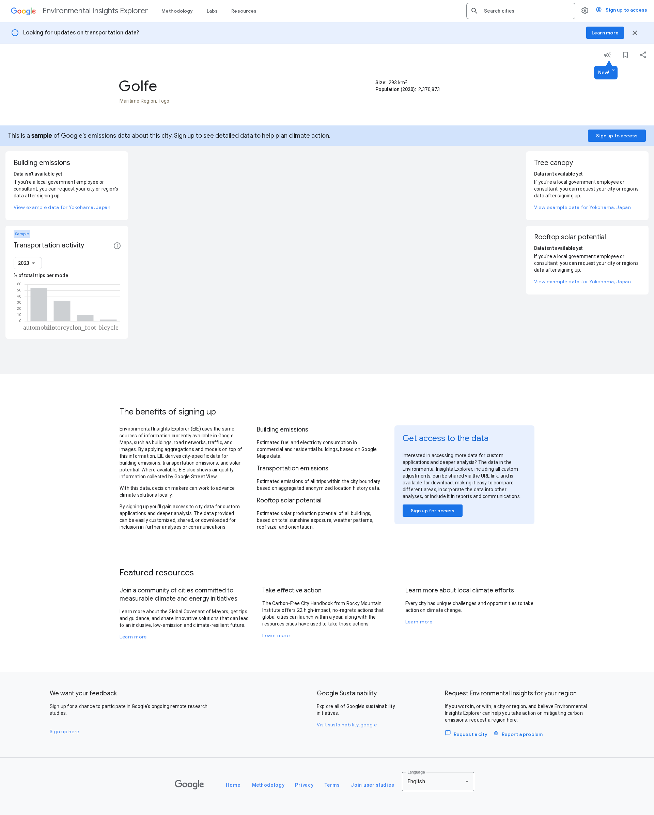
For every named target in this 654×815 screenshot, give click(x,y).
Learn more (133, 637)
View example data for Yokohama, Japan (62, 207)
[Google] (189, 784)
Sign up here (64, 731)
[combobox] (527, 10)
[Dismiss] (613, 70)
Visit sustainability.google (347, 725)
